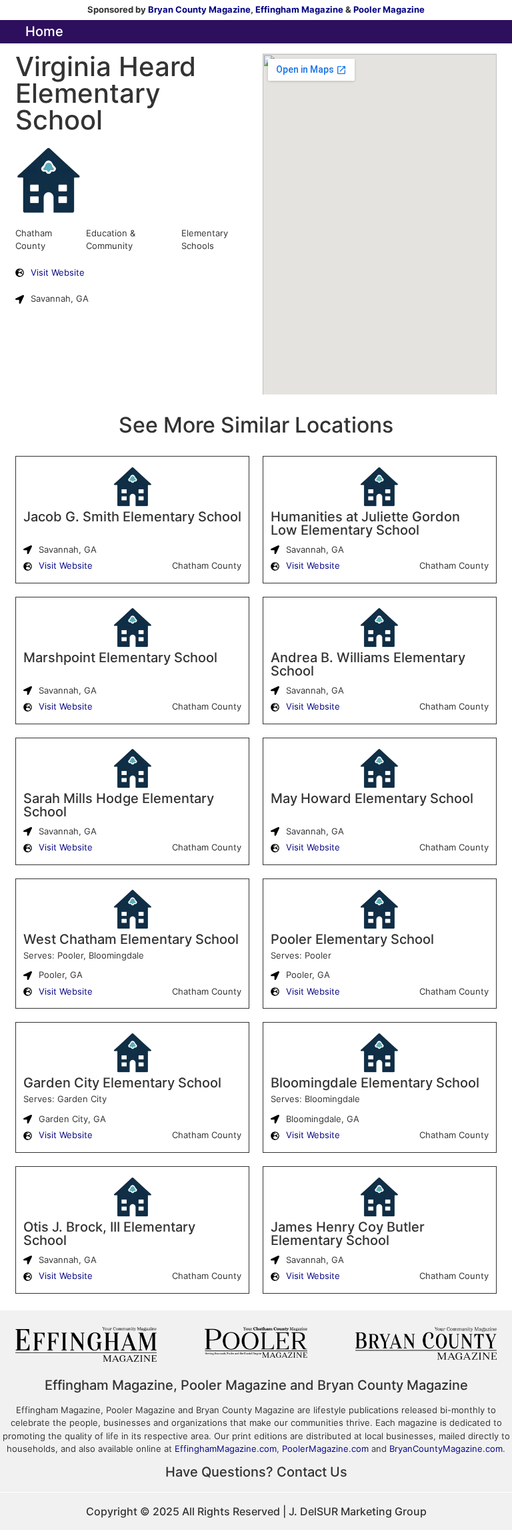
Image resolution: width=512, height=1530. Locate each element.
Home (44, 31)
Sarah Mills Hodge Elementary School (118, 805)
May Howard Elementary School (372, 798)
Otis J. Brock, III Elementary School (109, 1233)
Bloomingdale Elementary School (375, 1083)
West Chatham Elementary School (131, 939)
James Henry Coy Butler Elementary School (348, 1233)
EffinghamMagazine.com (226, 1448)
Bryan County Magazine (199, 9)
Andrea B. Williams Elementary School (368, 664)
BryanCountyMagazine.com (446, 1448)
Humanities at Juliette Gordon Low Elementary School (365, 523)
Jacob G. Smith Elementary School (132, 517)
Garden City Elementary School (122, 1083)
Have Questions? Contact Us (256, 1472)
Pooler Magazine (389, 9)
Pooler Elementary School (352, 939)
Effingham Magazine (299, 9)
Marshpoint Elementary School (120, 658)
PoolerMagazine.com (325, 1448)
